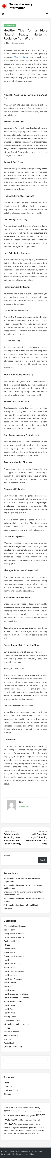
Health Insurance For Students (16, 998)
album (20, 1107)
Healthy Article (10, 1013)
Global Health (9, 952)
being (37, 1107)
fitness (23, 1115)
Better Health (9, 930)
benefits (8, 1110)
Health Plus (8, 1009)
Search (7, 855)
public (6, 1130)
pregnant (32, 1128)
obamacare (24, 1128)
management (23, 1124)
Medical (7, 1028)
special (34, 1130)
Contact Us (8, 1086)
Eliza (7, 43)
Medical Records (11, 1035)
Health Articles (10, 967)
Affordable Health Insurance (16, 926)
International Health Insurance (16, 1024)
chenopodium (16, 1111)
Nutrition (7, 1039)
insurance (10, 1124)
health (41, 1115)
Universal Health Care (13, 1047)
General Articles (10, 25)
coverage (37, 1111)
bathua (31, 1107)
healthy (20, 1120)
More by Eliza (24, 806)
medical (37, 1124)
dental (6, 1115)
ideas (26, 1120)
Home (6, 1083)
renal (17, 1130)
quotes (12, 1130)
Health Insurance (11, 990)
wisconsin (35, 1133)
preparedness (40, 1128)
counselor (30, 1111)
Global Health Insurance (14, 956)
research (22, 1130)
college (23, 1111)
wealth (22, 1133)
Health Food (9, 986)
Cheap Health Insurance (14, 933)
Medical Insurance (11, 1032)
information (37, 1120)
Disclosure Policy (11, 1090)
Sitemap (7, 1094)
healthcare (10, 1119)
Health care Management (14, 979)
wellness (28, 1133)
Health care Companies (14, 971)
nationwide (7, 1128)
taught (5, 1133)
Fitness (7, 945)
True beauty (19, 57)
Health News (9, 1005)
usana (10, 1133)
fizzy (27, 1115)
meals (31, 1124)
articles (25, 1107)
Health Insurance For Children (16, 994)
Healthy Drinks (10, 1016)
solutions (28, 1130)
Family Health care (12, 941)
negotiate (15, 1128)
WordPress (16, 1154)
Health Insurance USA (13, 1001)
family (17, 1115)
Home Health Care (12, 1020)
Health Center (10, 983)
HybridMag (29, 1154)
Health (6, 960)
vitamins (16, 1133)
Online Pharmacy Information (21, 6)
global (32, 1115)
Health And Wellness (12, 964)
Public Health (9, 1043)
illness (30, 1120)
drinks (12, 1115)
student (41, 1130)
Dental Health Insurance (14, 937)
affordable (13, 1107)
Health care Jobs (11, 975)
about (6, 1107)
